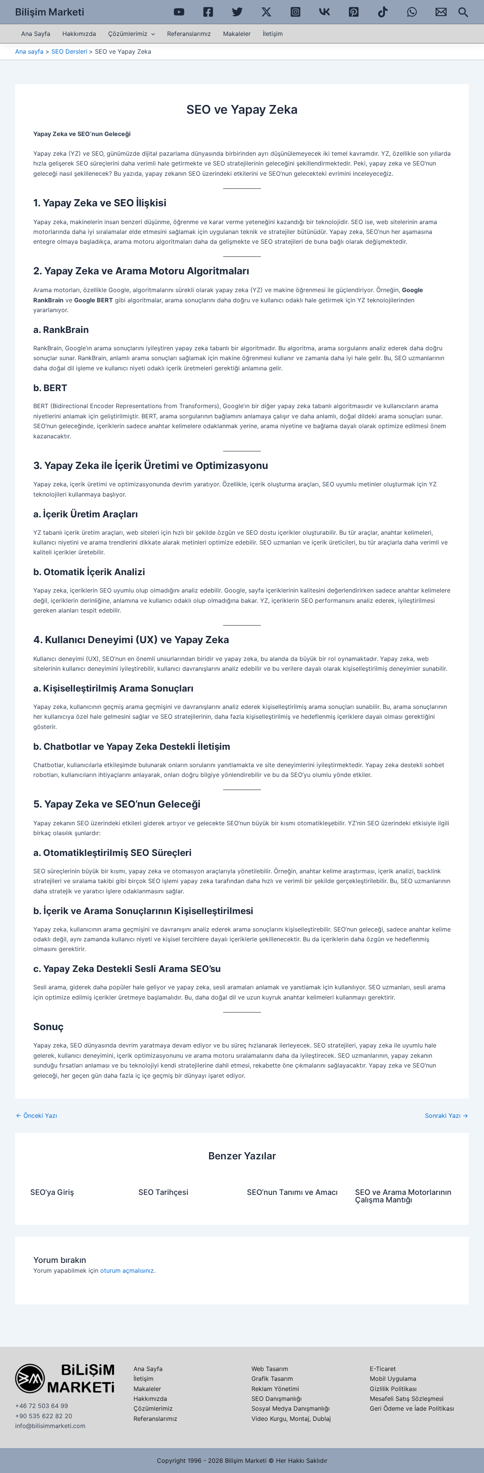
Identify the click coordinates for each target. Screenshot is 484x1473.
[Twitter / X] (266, 11)
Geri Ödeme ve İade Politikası (412, 1408)
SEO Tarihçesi (163, 1192)
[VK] (324, 11)
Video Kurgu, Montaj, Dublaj (291, 1418)
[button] (463, 12)
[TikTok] (382, 11)
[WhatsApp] (411, 11)
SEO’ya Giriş (52, 1192)
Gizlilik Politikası (393, 1389)
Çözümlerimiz (127, 33)
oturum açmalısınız (127, 1270)
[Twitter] (237, 11)
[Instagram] (295, 11)
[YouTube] (179, 11)
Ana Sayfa (35, 33)
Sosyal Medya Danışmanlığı (290, 1408)
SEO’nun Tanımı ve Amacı (292, 1192)
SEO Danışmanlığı (276, 1398)
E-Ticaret (383, 1368)
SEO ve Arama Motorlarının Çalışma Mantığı (403, 1196)
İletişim (273, 33)
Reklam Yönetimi (275, 1389)
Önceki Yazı (36, 1115)
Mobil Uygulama (393, 1378)
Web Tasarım (269, 1368)
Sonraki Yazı (446, 1115)
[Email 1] (441, 11)
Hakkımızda (79, 33)
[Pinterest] (353, 11)
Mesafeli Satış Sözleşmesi (407, 1398)
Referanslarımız (189, 33)
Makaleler (237, 33)
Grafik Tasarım (272, 1378)
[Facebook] (208, 11)
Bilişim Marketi (49, 12)
